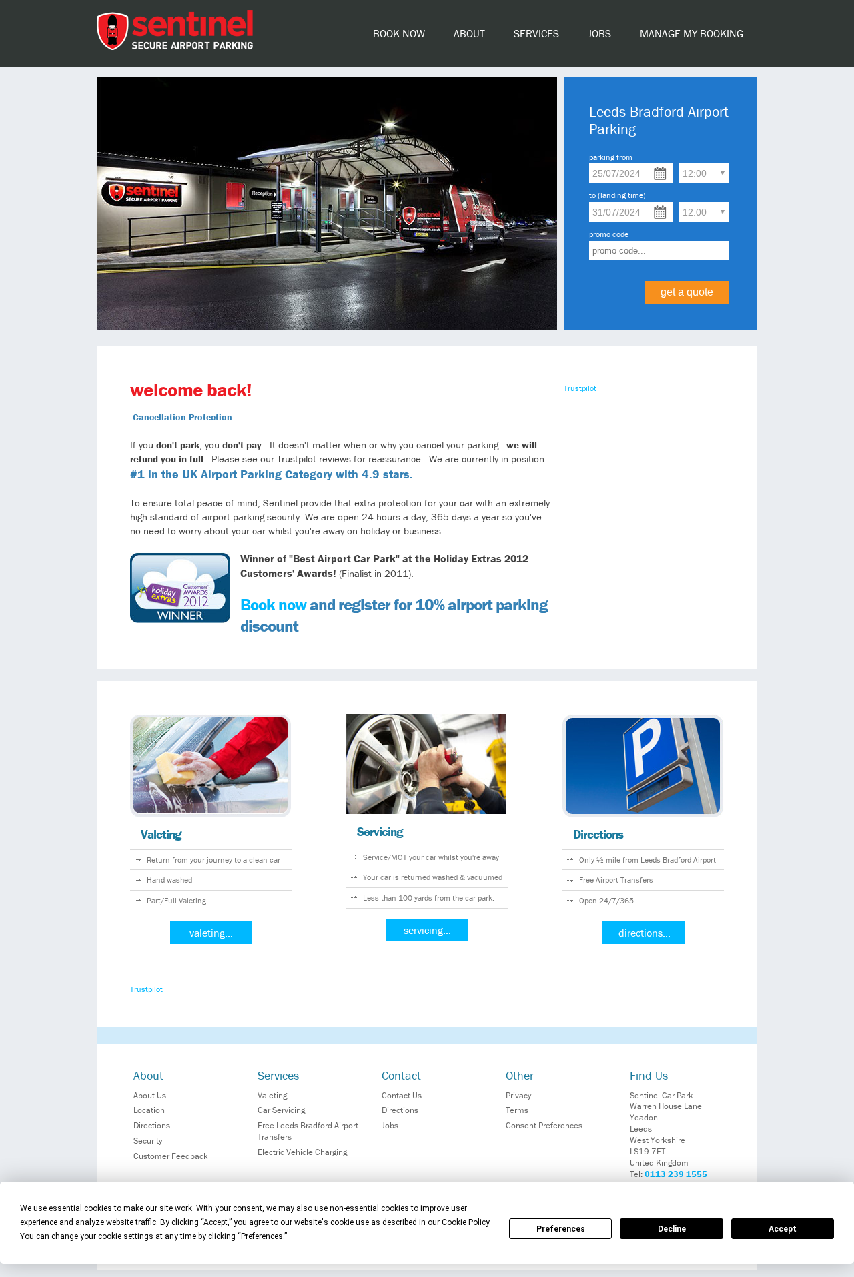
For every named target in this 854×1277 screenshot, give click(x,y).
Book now (273, 604)
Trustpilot (580, 388)
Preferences (560, 1229)
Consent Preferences (544, 1125)
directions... (644, 932)
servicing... (427, 930)
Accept (783, 1229)
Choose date (660, 173)
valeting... (211, 932)
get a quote (687, 292)
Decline (672, 1229)
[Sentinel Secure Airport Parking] (175, 47)
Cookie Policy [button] (465, 1222)
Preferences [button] (262, 1236)
